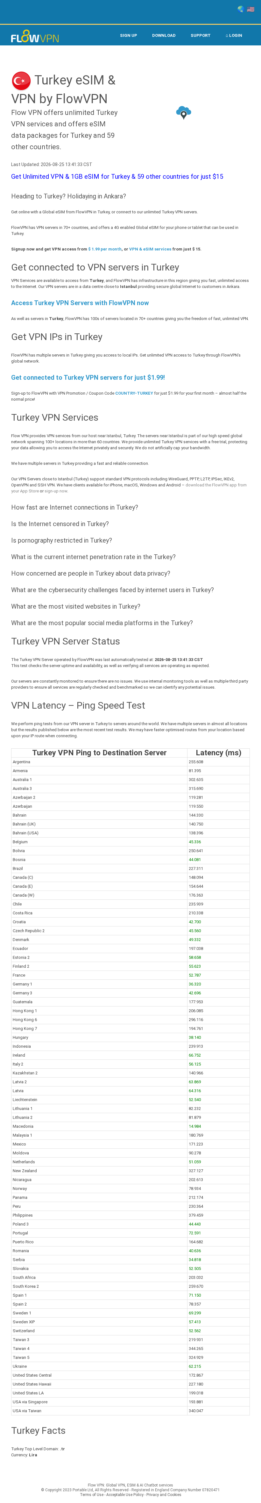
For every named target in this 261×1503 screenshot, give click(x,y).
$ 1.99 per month (105, 249)
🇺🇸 (251, 9)
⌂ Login (234, 35)
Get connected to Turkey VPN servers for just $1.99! (88, 377)
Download (164, 35)
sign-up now (56, 491)
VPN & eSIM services (150, 249)
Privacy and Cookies (163, 1495)
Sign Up (128, 35)
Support (201, 35)
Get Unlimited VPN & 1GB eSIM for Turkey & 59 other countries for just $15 (117, 176)
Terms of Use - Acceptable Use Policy (112, 1495)
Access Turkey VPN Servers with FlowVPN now (80, 303)
